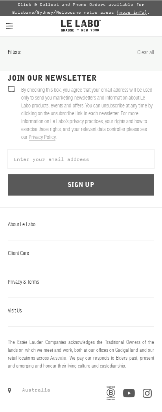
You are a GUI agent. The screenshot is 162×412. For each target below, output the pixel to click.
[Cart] (148, 26)
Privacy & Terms (23, 282)
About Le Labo (21, 224)
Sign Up (81, 185)
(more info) (132, 12)
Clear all (145, 52)
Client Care (18, 253)
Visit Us (15, 310)
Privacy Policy (42, 137)
